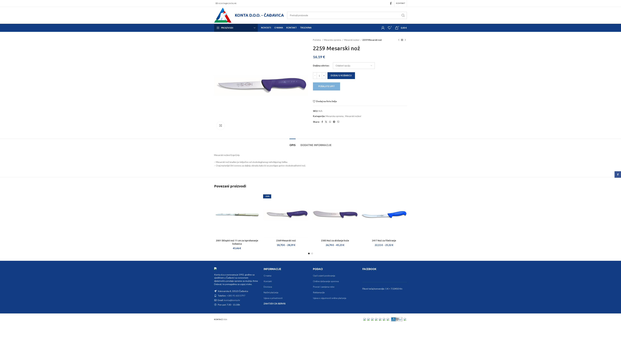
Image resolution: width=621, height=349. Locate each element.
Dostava (268, 286)
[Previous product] (398, 40)
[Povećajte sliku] (221, 126)
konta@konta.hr (227, 3)
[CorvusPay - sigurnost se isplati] (405, 319)
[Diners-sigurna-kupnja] (396, 319)
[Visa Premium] (376, 319)
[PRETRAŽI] (403, 15)
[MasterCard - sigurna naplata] (368, 319)
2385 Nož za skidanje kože (335, 240)
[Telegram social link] (334, 122)
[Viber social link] (338, 122)
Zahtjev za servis (274, 303)
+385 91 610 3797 (236, 295)
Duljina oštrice (321, 65)
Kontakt (268, 281)
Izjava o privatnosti (273, 298)
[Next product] (405, 40)
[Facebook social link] (391, 3)
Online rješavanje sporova (326, 281)
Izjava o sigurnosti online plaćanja (329, 298)
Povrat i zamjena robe (323, 286)
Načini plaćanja (271, 292)
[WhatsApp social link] (330, 122)
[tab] (292, 143)
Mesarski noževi (352, 40)
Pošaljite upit (326, 86)
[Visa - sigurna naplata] (365, 319)
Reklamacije (319, 292)
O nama (267, 275)
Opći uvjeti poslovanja (324, 275)
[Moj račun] (383, 28)
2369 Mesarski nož (286, 240)
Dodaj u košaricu (341, 75)
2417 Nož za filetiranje (384, 240)
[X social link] (326, 122)
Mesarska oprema (333, 40)
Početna (317, 40)
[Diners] (388, 319)
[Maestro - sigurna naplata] (372, 319)
